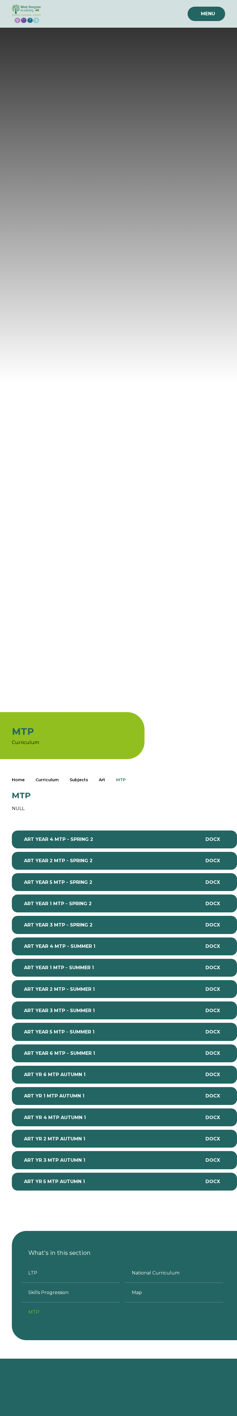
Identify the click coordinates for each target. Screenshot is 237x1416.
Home (18, 779)
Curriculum (47, 779)
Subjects (79, 779)
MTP (121, 779)
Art (102, 779)
